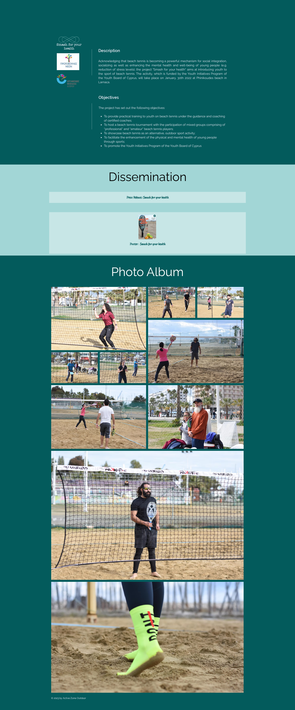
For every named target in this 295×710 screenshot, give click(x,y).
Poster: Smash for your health (147, 244)
